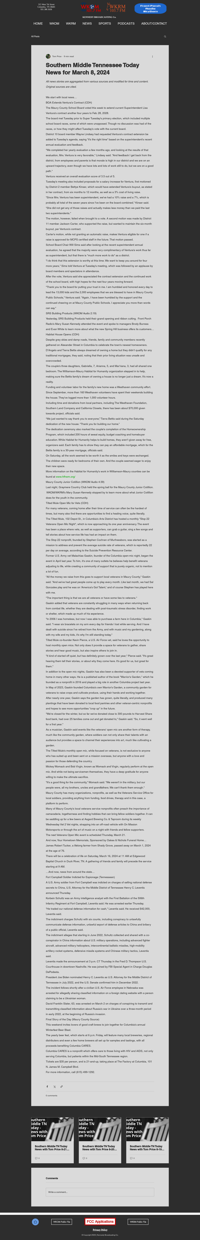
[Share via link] (61, 1086)
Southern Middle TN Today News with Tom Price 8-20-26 (98, 1148)
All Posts (35, 36)
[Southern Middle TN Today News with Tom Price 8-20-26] (100, 1129)
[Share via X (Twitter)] (54, 1086)
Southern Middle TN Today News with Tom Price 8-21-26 (51, 1148)
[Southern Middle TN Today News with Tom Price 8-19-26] (147, 1129)
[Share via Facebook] (47, 1086)
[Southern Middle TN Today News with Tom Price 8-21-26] (52, 1129)
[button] (165, 36)
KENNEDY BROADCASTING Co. (99, 17)
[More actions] (152, 56)
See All (165, 1112)
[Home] (35, 1221)
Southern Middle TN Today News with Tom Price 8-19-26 (146, 1148)
